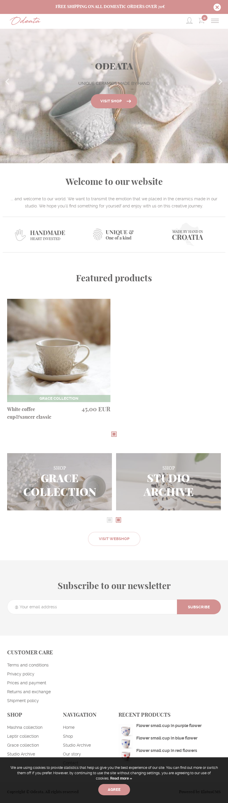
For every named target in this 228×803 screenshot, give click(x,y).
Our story (72, 754)
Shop (68, 736)
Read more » (120, 778)
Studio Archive (21, 754)
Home (69, 727)
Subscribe (199, 607)
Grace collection (23, 745)
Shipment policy (23, 700)
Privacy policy (20, 674)
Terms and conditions (28, 665)
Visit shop (111, 101)
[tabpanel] (59, 365)
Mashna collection (24, 727)
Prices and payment (26, 682)
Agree (114, 789)
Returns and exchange (29, 691)
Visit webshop (114, 539)
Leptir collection (23, 736)
